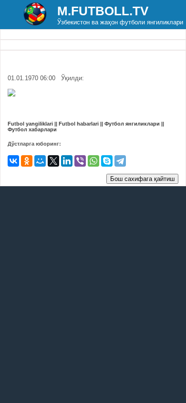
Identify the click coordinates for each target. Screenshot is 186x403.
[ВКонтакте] (13, 161)
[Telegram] (120, 161)
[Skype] (107, 161)
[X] (53, 161)
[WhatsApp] (93, 161)
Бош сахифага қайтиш (142, 178)
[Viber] (80, 161)
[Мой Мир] (40, 161)
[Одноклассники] (26, 161)
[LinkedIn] (66, 161)
